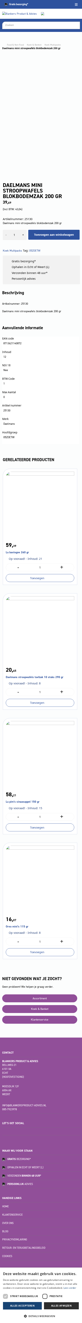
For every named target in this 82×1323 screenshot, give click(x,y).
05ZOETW (34, 251)
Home (5, 1206)
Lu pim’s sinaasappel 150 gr (23, 802)
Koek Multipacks (53, 44)
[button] (41, 1316)
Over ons (8, 1223)
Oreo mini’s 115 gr (17, 926)
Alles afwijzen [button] (61, 1305)
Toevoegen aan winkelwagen (54, 235)
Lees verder (69, 1288)
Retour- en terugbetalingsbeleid (23, 1248)
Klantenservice (39, 1020)
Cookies (7, 1256)
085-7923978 (9, 1109)
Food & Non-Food (15, 44)
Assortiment (40, 998)
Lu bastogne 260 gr (17, 552)
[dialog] (41, 1295)
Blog (5, 1231)
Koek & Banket (34, 44)
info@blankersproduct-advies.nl (24, 1105)
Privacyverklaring (14, 1239)
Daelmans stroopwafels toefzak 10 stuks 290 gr (34, 677)
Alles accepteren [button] (22, 1305)
